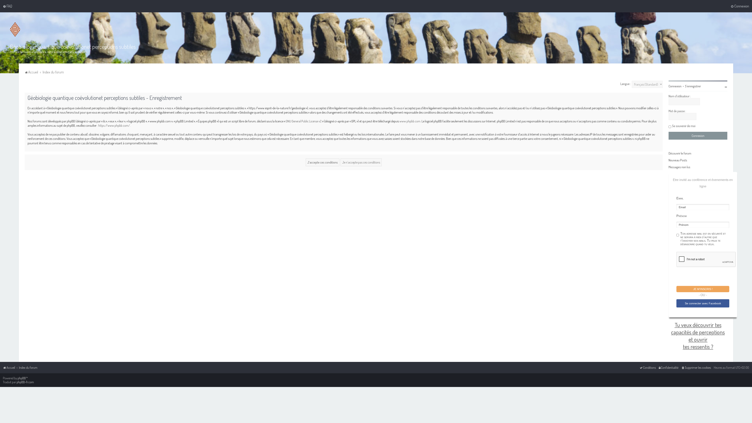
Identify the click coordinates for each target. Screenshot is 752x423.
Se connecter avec (703, 303)
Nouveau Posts (678, 160)
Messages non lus (679, 167)
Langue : (625, 84)
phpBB (22, 378)
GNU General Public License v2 (304, 121)
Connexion (675, 86)
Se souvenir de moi (683, 126)
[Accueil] (15, 29)
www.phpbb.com (410, 121)
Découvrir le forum (680, 153)
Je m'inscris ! (703, 289)
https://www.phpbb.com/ (114, 125)
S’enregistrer (693, 86)
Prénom (681, 216)
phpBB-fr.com (25, 382)
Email (679, 198)
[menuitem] (7, 6)
